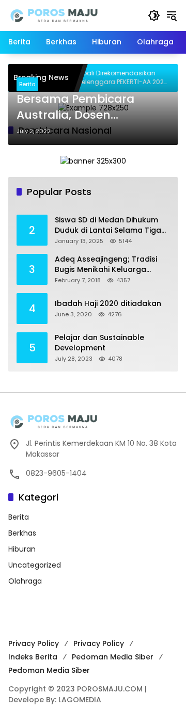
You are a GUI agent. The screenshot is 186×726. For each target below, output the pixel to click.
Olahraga (25, 581)
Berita (27, 84)
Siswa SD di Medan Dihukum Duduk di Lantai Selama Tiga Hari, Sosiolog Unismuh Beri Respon (108, 225)
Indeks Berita (32, 657)
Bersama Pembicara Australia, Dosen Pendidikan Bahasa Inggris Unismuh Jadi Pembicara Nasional (78, 107)
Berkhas (22, 533)
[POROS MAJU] (72, 15)
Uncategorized (34, 565)
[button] (154, 15)
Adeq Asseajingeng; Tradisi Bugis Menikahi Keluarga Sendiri (106, 264)
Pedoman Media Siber (112, 657)
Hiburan (22, 549)
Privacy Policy (33, 643)
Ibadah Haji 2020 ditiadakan (108, 304)
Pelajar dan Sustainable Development (99, 343)
